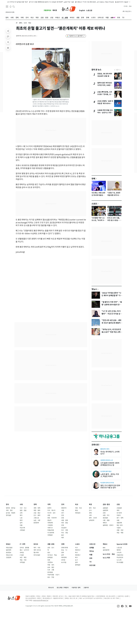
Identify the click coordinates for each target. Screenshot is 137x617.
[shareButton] (8, 31)
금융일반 (105, 508)
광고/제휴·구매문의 (62, 587)
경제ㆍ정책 (37, 508)
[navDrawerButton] (7, 6)
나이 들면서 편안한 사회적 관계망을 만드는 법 (109, 464)
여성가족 (22, 528)
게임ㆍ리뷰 (23, 560)
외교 (76, 504)
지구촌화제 (50, 533)
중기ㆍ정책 (120, 518)
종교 (48, 552)
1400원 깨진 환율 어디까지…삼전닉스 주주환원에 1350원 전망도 (105, 112)
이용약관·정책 (76, 587)
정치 (7, 504)
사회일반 (22, 530)
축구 (76, 552)
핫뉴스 (94, 289)
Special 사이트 (122, 544)
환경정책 (36, 523)
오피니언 (95, 444)
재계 (118, 510)
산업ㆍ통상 (37, 513)
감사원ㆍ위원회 (10, 513)
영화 (62, 552)
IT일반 (22, 555)
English (82, 10)
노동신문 (89, 10)
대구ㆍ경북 (64, 530)
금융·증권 (106, 504)
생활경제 (119, 523)
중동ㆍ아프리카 (52, 518)
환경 (21, 520)
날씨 (21, 523)
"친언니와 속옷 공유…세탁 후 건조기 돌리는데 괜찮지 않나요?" (112, 323)
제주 (62, 538)
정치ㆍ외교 (92, 508)
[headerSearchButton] (14, 6)
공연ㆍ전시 (50, 548)
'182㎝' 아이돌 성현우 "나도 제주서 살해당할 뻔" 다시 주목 (112, 295)
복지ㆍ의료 (37, 548)
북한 (90, 504)
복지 (21, 515)
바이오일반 (37, 555)
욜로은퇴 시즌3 (104, 449)
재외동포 (77, 513)
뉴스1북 (119, 560)
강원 (62, 518)
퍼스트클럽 (120, 562)
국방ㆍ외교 (78, 508)
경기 (62, 513)
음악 (62, 555)
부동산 (8, 544)
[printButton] (8, 48)
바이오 (36, 544)
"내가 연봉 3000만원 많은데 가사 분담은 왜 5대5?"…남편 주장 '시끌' (42, 2)
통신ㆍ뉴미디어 (24, 550)
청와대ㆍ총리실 (10, 508)
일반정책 (8, 550)
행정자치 (63, 508)
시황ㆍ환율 (106, 520)
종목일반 (77, 565)
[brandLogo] (68, 9)
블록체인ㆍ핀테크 (108, 525)
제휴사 (105, 544)
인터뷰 (63, 560)
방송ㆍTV (64, 550)
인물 (21, 525)
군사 (90, 510)
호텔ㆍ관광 (120, 530)
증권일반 (105, 518)
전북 (62, 525)
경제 (35, 504)
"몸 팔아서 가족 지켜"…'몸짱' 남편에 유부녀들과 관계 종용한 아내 (112, 304)
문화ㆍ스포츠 (93, 518)
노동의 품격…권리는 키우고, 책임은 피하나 (109, 475)
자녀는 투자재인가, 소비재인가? (109, 453)
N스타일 (63, 562)
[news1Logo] (14, 598)
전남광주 (63, 528)
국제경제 (50, 523)
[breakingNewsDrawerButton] (11, 6)
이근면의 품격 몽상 (105, 471)
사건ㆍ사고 (23, 508)
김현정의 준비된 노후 (106, 460)
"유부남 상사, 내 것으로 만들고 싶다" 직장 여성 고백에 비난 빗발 (112, 332)
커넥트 (126, 6)
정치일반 (8, 515)
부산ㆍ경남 (64, 533)
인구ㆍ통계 (37, 515)
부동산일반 (9, 548)
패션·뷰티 (120, 525)
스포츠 (94, 203)
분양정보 (8, 552)
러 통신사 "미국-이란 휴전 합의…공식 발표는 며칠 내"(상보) (85, 2)
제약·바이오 (37, 550)
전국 (62, 504)
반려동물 (50, 572)
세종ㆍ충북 (64, 520)
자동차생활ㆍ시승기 (53, 575)
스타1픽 (119, 552)
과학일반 (22, 562)
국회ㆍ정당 (9, 510)
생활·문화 (50, 544)
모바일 (22, 552)
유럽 (48, 515)
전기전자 (119, 513)
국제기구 (50, 528)
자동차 (119, 515)
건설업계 (8, 557)
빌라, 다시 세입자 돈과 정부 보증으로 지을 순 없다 (110, 486)
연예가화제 (64, 548)
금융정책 (105, 510)
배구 (76, 557)
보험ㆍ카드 (106, 515)
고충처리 (86, 587)
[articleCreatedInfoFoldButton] (36, 36)
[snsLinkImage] (118, 606)
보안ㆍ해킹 (23, 557)
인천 (62, 515)
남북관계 (91, 520)
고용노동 (36, 518)
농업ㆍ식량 (37, 520)
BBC (104, 548)
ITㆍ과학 (19, 23)
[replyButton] (8, 37)
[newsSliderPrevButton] (115, 70)
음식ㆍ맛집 (50, 577)
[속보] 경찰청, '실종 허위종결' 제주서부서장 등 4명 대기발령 (105, 103)
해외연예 (63, 557)
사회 (21, 504)
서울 (62, 510)
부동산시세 (9, 555)
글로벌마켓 (106, 550)
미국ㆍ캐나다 (51, 510)
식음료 (119, 528)
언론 (48, 560)
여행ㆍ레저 (50, 565)
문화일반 (50, 557)
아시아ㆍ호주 (51, 513)
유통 (118, 520)
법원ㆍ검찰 (23, 510)
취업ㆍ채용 (120, 533)
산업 (118, 504)
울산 (62, 535)
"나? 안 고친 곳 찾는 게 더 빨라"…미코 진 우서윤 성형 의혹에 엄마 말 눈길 (112, 314)
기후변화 (50, 525)
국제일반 (50, 535)
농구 (76, 560)
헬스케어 (36, 552)
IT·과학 (22, 544)
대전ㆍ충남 (64, 523)
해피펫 (54, 10)
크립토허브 (47, 10)
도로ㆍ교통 (50, 570)
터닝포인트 (120, 557)
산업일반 (119, 508)
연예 (93, 178)
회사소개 (51, 587)
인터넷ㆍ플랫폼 (24, 548)
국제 (48, 504)
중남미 (49, 520)
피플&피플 (50, 530)
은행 (104, 513)
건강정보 (50, 562)
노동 (21, 518)
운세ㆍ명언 (50, 567)
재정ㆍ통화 (37, 510)
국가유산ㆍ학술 (52, 555)
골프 (76, 562)
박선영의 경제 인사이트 (107, 483)
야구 (76, 548)
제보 (130, 6)
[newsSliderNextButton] (120, 70)
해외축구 (77, 555)
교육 (21, 513)
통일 (76, 510)
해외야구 (77, 550)
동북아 (49, 508)
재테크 (105, 523)
